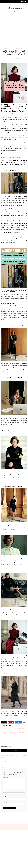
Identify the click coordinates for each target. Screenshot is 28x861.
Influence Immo (11, 826)
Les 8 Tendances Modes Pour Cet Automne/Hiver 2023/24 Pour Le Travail (14, 53)
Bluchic (25, 826)
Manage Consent (14, 828)
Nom (4, 791)
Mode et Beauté (9, 48)
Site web (5, 802)
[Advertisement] (14, 29)
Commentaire (6, 777)
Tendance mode (18, 48)
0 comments (14, 750)
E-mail (4, 796)
